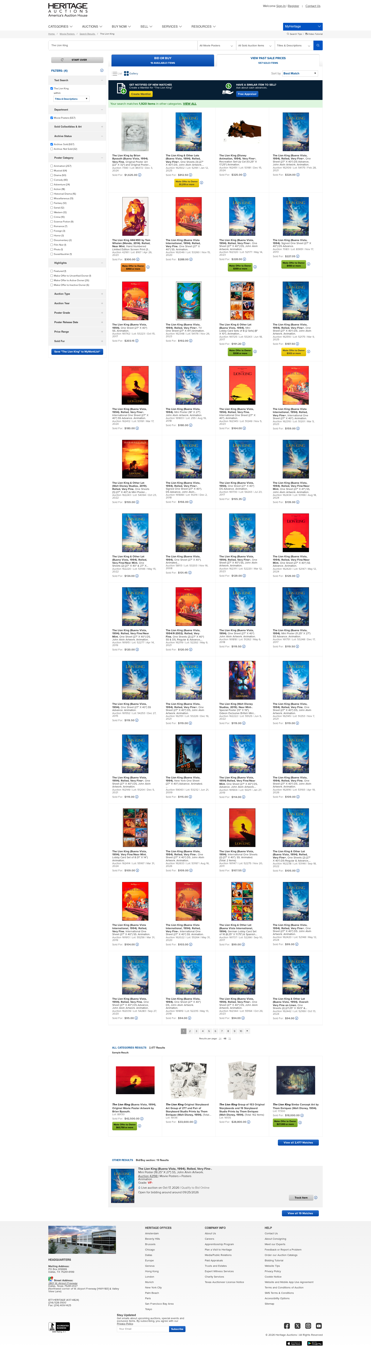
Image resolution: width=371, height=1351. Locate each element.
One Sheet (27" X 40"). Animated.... (183, 559)
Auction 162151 (174, 716)
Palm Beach (152, 1293)
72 (229, 1039)
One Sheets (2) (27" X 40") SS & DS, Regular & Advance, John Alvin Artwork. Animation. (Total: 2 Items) (185, 635)
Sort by (276, 73)
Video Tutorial (315, 34)
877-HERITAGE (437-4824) (63, 1300)
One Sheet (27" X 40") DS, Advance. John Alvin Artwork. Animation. (238, 782)
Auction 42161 (120, 252)
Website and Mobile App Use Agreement (289, 1282)
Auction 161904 (228, 790)
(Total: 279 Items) (187, 1109)
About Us (210, 1233)
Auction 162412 (121, 421)
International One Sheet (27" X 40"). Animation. (237, 414)
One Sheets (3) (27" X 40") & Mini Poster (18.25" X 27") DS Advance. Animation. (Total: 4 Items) (130, 487)
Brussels (150, 1244)
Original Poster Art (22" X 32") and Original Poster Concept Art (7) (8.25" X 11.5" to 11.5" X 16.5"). (130, 160)
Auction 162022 (175, 937)
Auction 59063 (175, 789)
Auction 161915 (121, 642)
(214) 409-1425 (62, 1305)
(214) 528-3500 (57, 1302)
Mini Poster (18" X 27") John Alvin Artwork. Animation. (184, 412)
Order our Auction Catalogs (281, 1255)
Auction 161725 (228, 336)
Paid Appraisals (214, 1260)
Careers (209, 1239)
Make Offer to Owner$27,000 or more (285, 1123)
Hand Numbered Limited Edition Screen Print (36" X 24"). (131, 245)
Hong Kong (152, 1271)
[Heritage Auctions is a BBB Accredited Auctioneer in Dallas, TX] (59, 1327)
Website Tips (272, 1266)
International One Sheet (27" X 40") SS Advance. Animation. (130, 414)
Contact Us (312, 6)
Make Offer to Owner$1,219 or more (187, 183)
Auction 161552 (121, 713)
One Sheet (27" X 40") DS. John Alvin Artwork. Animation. (292, 329)
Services (170, 26)
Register (293, 6)
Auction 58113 (174, 565)
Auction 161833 (175, 418)
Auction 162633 (175, 863)
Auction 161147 (228, 863)
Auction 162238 (282, 863)
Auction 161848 (175, 495)
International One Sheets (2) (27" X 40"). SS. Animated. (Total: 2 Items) (238, 856)
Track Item (301, 1197)
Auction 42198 (148, 1176)
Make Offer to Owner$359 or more (240, 267)
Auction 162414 (121, 863)
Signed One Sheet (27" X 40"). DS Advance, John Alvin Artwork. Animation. (184, 487)
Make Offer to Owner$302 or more (294, 352)
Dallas (148, 1255)
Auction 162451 (228, 167)
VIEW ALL (190, 104)
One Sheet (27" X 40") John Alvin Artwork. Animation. (237, 633)
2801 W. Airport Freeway (62, 1283)
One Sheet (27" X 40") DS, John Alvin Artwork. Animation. (238, 245)
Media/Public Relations (218, 1255)
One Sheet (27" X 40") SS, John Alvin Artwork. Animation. (238, 561)
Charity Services (214, 1276)
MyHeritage (293, 26)
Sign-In (281, 6)
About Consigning (275, 1239)
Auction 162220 (121, 569)
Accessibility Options (277, 1298)
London (149, 1276)
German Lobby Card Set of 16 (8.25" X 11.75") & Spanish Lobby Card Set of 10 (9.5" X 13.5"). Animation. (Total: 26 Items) (237, 930)
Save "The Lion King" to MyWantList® (77, 351)
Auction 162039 (121, 1011)
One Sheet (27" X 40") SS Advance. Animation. (291, 561)
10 (241, 1031)
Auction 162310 (282, 421)
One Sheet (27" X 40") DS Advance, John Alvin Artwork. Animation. (292, 160)
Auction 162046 (175, 252)
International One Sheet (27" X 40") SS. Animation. (131, 930)
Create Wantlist (141, 94)
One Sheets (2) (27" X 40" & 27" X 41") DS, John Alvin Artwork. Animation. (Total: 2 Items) (129, 561)
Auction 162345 (228, 421)
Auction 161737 (228, 937)
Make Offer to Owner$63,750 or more (125, 1126)
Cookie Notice (273, 1276)
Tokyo (148, 1309)
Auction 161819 (174, 1011)
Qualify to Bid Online (195, 1187)
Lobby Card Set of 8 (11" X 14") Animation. (130, 856)
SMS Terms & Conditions (279, 1293)
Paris (148, 1298)
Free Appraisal (247, 94)
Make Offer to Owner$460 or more (133, 267)
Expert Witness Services (219, 1271)
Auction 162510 (282, 336)
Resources (201, 26)
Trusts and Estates (216, 1266)
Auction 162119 (174, 642)
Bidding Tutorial (274, 1260)
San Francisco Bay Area (159, 1303)
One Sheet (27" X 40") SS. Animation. (183, 245)
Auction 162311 (228, 568)
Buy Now (119, 26)
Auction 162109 (282, 167)
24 (220, 1039)
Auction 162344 (228, 1011)
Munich (149, 1282)
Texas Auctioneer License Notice (224, 1282)
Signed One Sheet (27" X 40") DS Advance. (292, 243)
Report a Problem (291, 1249)
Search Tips (296, 34)
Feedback (271, 1249)
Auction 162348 (175, 333)
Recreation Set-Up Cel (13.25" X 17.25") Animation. (238, 160)
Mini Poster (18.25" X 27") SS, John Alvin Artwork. (175, 1170)
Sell (144, 26)
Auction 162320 (228, 252)
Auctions (90, 26)
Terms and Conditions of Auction (284, 1287)
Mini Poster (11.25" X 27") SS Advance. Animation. (291, 633)
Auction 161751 (281, 639)
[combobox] (123, 45)
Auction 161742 (121, 333)
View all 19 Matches (300, 1213)
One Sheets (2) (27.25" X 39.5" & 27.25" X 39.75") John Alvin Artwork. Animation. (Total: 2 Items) (291, 1003)
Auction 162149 (121, 789)
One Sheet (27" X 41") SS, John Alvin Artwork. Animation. (291, 487)
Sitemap (269, 1303)
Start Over (79, 59)
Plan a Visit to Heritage (218, 1249)
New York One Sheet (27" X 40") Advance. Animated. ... (184, 782)
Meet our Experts (275, 1244)
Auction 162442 (282, 1011)
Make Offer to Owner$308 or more (240, 352)
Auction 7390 (120, 168)
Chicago (150, 1249)
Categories (58, 26)
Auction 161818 (228, 639)
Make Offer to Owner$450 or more (294, 264)
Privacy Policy (273, 1271)
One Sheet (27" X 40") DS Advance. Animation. (236, 485)
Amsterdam (152, 1233)
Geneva (149, 1266)
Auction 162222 (228, 716)
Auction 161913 (121, 937)
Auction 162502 (175, 168)
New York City (153, 1287)
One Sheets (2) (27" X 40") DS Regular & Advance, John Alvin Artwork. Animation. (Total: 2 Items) (292, 856)
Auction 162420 (282, 569)
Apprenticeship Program (219, 1244)
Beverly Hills (152, 1239)
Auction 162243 (121, 495)
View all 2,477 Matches (298, 1142)
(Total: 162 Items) (242, 1109)
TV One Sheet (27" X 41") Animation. (185, 327)
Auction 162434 (282, 495)
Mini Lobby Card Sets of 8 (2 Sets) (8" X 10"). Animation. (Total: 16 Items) (238, 329)
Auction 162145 (282, 716)
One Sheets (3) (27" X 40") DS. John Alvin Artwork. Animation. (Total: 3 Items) (184, 160)
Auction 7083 (281, 249)
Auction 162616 (282, 789)
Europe (149, 1260)
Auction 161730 (228, 492)
